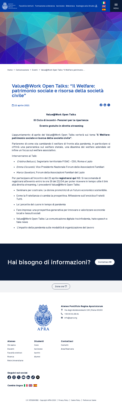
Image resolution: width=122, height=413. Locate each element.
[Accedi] (96, 6)
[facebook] (101, 105)
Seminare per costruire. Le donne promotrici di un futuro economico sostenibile (61, 190)
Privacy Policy (63, 400)
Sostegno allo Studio (85, 6)
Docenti (10, 349)
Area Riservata (67, 349)
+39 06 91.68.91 (71, 314)
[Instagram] (14, 377)
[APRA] (9, 6)
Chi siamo (11, 345)
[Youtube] (23, 377)
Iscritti (37, 353)
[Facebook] (9, 377)
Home (9, 70)
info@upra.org (70, 318)
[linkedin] (105, 105)
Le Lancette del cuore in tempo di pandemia (41, 204)
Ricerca (10, 357)
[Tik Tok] (33, 377)
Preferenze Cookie (89, 400)
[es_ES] (104, 9)
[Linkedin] (28, 377)
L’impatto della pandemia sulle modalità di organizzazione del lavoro (55, 227)
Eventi (35, 70)
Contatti (64, 345)
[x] (108, 105)
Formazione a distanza (45, 6)
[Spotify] (38, 377)
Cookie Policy (75, 400)
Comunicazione (22, 70)
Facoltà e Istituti (26, 6)
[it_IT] (104, 3)
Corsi (36, 345)
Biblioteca (70, 6)
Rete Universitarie (15, 360)
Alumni (37, 357)
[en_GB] (104, 6)
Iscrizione (60, 6)
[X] (19, 377)
